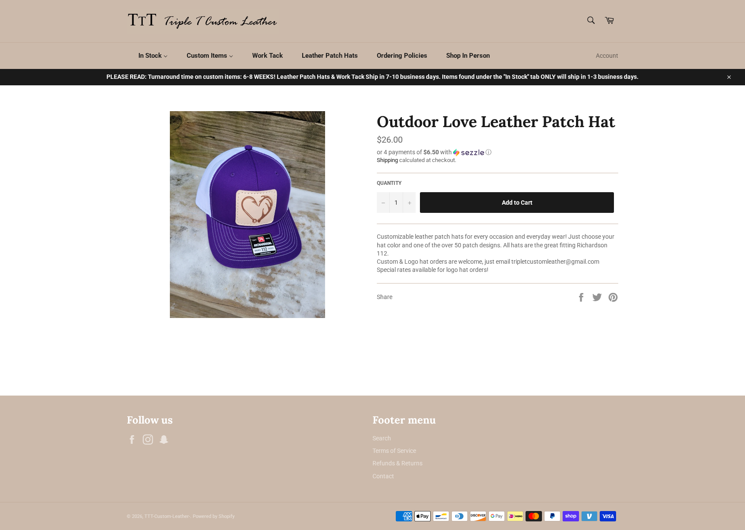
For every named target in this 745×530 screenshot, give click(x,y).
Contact (383, 476)
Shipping (387, 160)
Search (381, 438)
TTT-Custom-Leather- (167, 516)
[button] (497, 152)
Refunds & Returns (397, 463)
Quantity (389, 183)
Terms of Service (394, 450)
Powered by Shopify (214, 516)
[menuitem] (147, 56)
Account (607, 55)
